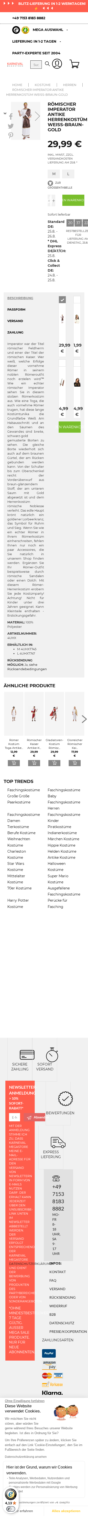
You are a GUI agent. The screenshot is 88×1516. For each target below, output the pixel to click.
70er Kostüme (19, 888)
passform (16, 309)
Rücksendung (62, 1297)
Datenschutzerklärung (30, 1264)
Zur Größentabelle (60, 185)
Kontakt (57, 1272)
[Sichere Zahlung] (27, 1054)
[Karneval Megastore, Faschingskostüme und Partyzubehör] (15, 64)
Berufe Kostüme (21, 833)
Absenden (39, 1117)
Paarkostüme (18, 802)
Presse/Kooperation (68, 1331)
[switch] (10, 1509)
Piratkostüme (59, 827)
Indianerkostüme (62, 833)
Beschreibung (20, 298)
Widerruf (58, 1306)
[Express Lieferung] (58, 1142)
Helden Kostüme (62, 851)
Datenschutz (61, 1323)
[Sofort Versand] (52, 1054)
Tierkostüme (18, 827)
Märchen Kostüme (63, 839)
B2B (52, 1314)
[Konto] (57, 65)
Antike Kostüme (61, 857)
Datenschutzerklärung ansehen (26, 1457)
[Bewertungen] (65, 1098)
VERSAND (15, 321)
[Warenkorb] (75, 64)
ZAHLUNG (15, 332)
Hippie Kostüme (61, 845)
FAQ (52, 1280)
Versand (57, 1289)
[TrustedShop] (20, 30)
